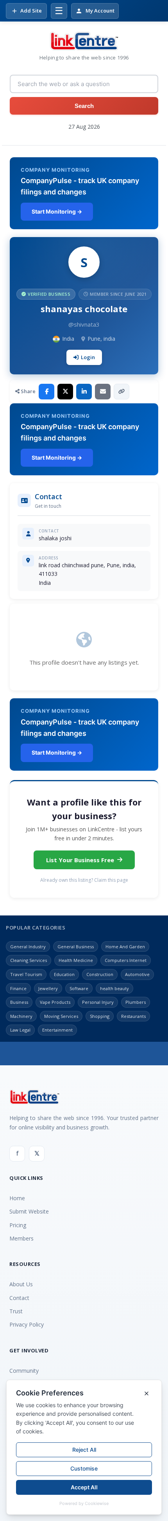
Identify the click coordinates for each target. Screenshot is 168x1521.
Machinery (21, 1016)
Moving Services (61, 1016)
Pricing (17, 1225)
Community (24, 1370)
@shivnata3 (84, 324)
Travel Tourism (26, 974)
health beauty (114, 988)
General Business (75, 946)
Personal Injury (98, 1002)
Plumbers (135, 1002)
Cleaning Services (28, 960)
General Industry (28, 946)
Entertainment (57, 1030)
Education (64, 974)
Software (79, 988)
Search (84, 105)
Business (19, 1002)
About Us (21, 1284)
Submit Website (29, 1211)
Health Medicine (76, 960)
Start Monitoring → (57, 211)
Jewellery (48, 988)
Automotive (137, 974)
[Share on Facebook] (46, 391)
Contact (19, 1298)
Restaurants (133, 1016)
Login (88, 357)
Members (21, 1238)
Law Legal (20, 1030)
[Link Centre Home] (84, 41)
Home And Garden (125, 946)
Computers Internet (126, 960)
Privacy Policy (26, 1324)
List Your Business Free (80, 860)
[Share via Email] (103, 391)
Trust (16, 1311)
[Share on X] (65, 391)
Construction (99, 974)
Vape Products (55, 1002)
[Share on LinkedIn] (84, 391)
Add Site (31, 10)
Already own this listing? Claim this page (84, 880)
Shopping (99, 1016)
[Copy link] (121, 391)
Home (17, 1198)
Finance (18, 988)
